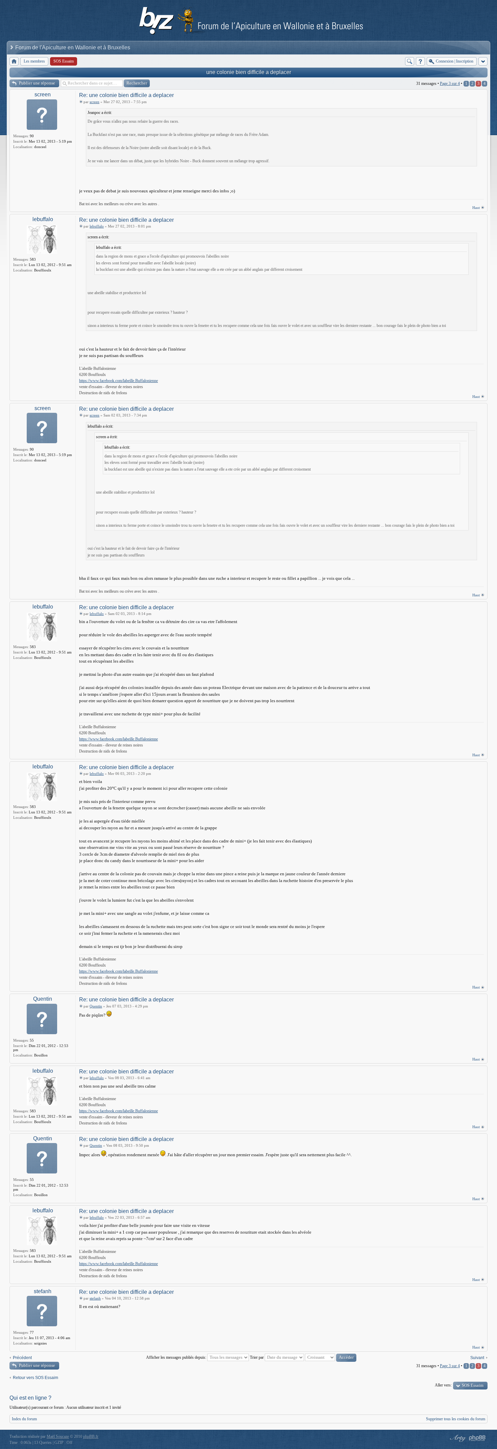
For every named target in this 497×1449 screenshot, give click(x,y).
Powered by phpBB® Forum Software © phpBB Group (477, 1438)
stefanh (42, 1291)
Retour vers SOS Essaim (35, 1378)
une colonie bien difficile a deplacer (248, 72)
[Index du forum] (14, 61)
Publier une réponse (37, 83)
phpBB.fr (90, 1436)
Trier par (257, 1357)
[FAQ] (420, 61)
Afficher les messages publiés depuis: (176, 1357)
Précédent (22, 1358)
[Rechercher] (409, 61)
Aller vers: (443, 1385)
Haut (476, 208)
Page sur (450, 83)
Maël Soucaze (58, 1436)
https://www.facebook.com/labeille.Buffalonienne (118, 380)
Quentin (42, 999)
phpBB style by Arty (457, 1438)
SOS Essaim (472, 1385)
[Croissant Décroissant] (330, 1357)
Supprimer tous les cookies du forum (455, 1419)
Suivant (477, 1358)
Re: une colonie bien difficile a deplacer (126, 95)
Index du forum (24, 1419)
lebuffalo (42, 219)
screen (42, 94)
